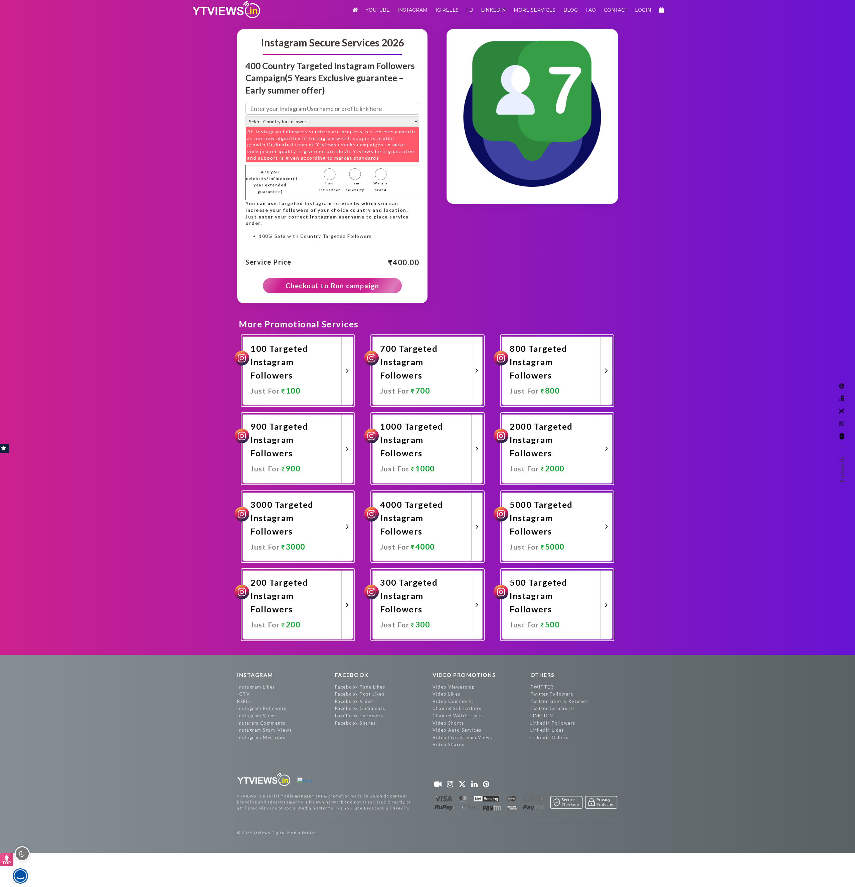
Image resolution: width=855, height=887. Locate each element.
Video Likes (447, 694)
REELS (244, 701)
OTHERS (542, 675)
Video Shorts (448, 723)
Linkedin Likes (547, 730)
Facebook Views (354, 701)
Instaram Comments (261, 723)
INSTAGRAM (255, 675)
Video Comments (453, 701)
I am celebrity (355, 186)
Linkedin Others (549, 737)
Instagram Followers (262, 708)
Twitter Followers (551, 694)
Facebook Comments (360, 708)
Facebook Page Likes (360, 687)
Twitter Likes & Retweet (559, 701)
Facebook (352, 675)
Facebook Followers (359, 715)
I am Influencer (329, 186)
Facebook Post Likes (360, 694)
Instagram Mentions (261, 737)
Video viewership (454, 687)
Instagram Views (257, 715)
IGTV (243, 694)
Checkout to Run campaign (332, 286)
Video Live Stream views (462, 737)
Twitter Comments (552, 708)
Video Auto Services (457, 730)
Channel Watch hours (458, 715)
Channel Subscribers (457, 708)
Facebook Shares (355, 723)
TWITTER (542, 687)
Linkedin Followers (552, 723)
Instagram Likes (256, 687)
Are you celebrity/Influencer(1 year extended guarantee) (270, 181)
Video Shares (448, 744)
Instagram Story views (264, 730)
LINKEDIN (541, 715)
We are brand (380, 186)
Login (643, 10)
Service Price (268, 262)
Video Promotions (464, 675)
